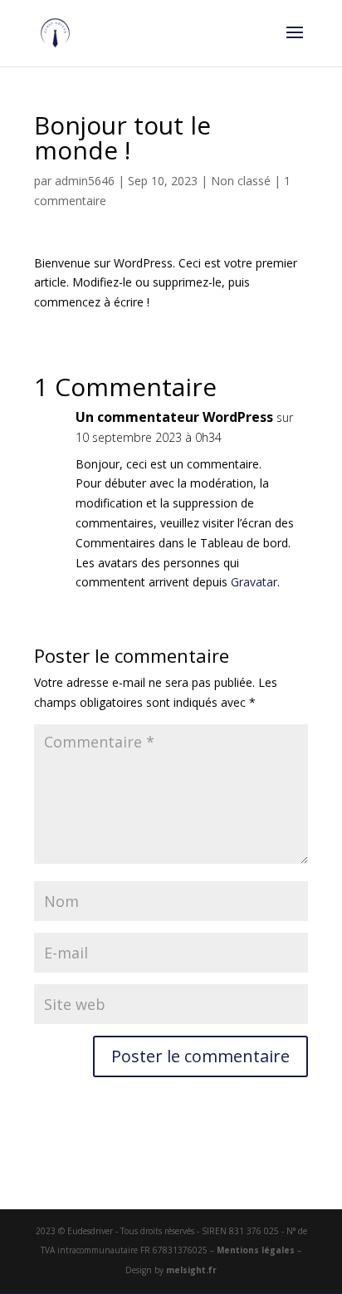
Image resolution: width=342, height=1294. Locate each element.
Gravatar (254, 582)
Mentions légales (256, 1250)
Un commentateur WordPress (174, 417)
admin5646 (85, 181)
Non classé (241, 181)
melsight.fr (191, 1270)
